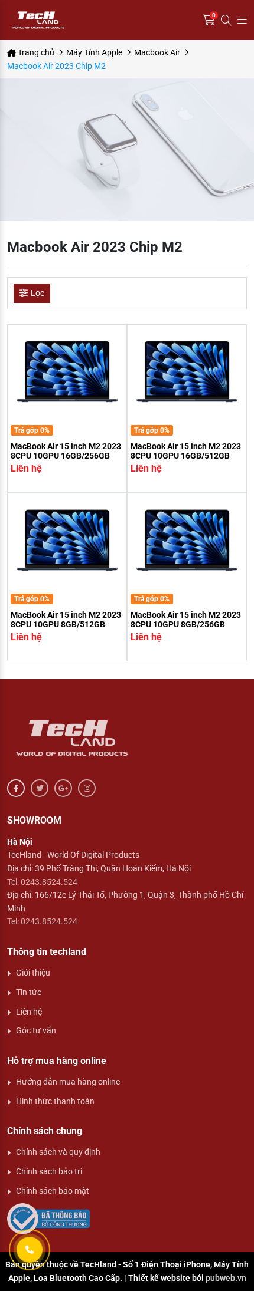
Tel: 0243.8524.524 (42, 882)
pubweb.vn (226, 1278)
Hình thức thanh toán (55, 1101)
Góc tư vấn (36, 1030)
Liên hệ (29, 1011)
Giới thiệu (33, 972)
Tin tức (28, 992)
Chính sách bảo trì (49, 1171)
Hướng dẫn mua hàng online (68, 1081)
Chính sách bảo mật (52, 1191)
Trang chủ (35, 52)
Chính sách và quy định (58, 1152)
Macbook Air (157, 52)
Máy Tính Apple (94, 52)
